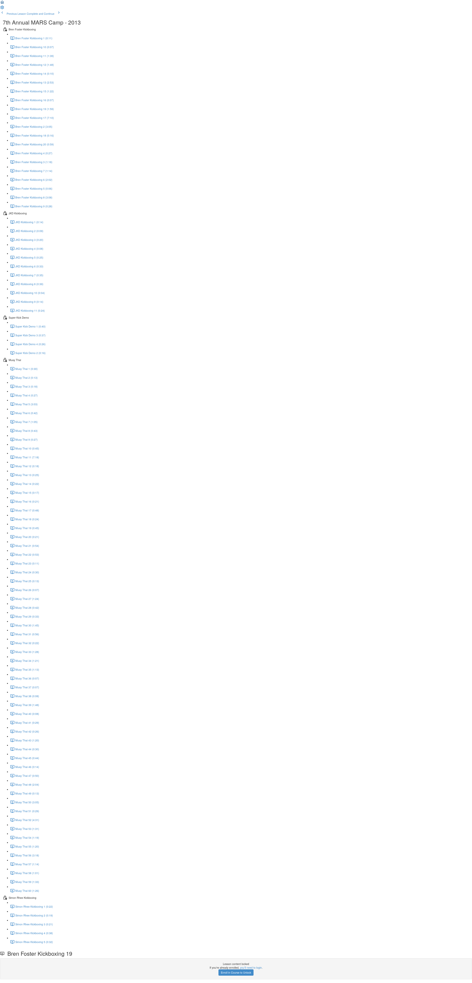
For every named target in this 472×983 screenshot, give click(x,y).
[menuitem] (2, 8)
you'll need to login (251, 967)
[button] (2, 3)
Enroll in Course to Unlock (236, 972)
